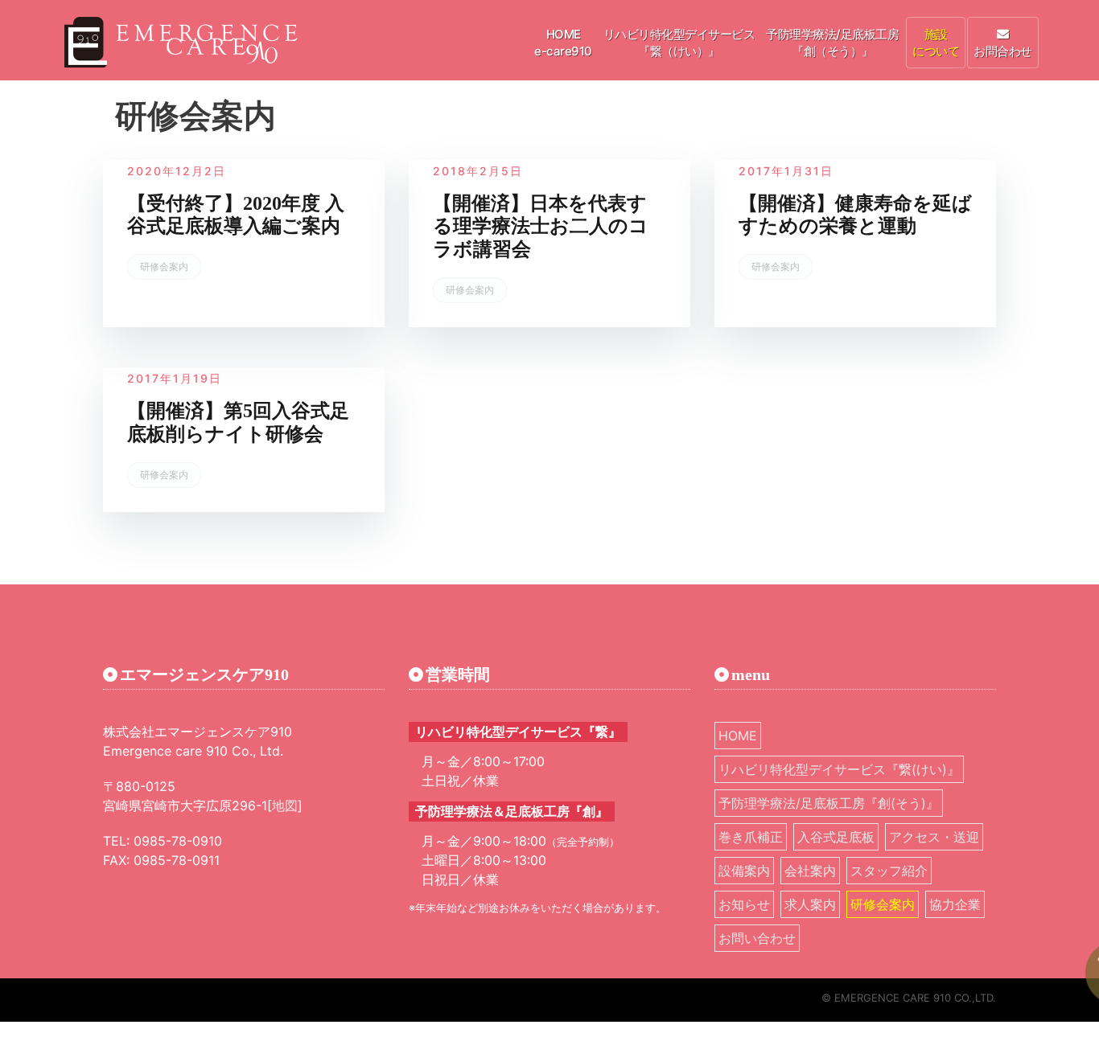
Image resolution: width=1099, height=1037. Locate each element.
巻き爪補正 (750, 837)
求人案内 (810, 904)
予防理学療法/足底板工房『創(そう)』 (828, 803)
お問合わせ (1002, 51)
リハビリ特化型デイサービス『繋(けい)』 (839, 769)
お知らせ (744, 904)
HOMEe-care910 (563, 43)
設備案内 (744, 871)
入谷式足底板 (836, 837)
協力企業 (955, 904)
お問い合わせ (757, 938)
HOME (737, 736)
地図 (285, 805)
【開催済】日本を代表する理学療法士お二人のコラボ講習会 (540, 226)
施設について (935, 43)
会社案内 (810, 871)
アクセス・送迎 (934, 837)
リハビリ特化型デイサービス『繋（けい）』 (679, 43)
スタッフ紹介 (889, 871)
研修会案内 (164, 266)
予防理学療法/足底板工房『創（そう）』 (832, 43)
